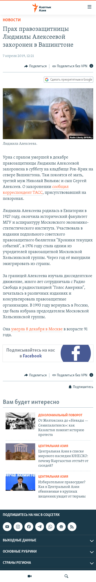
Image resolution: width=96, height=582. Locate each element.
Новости (12, 20)
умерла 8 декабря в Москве (37, 329)
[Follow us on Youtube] (7, 526)
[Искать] (66, 576)
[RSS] (72, 526)
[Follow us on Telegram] (39, 526)
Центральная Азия (53, 446)
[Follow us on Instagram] (18, 526)
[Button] (35, 66)
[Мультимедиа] (30, 576)
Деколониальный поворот (60, 415)
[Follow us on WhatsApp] (50, 526)
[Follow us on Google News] (61, 526)
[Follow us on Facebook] (28, 526)
